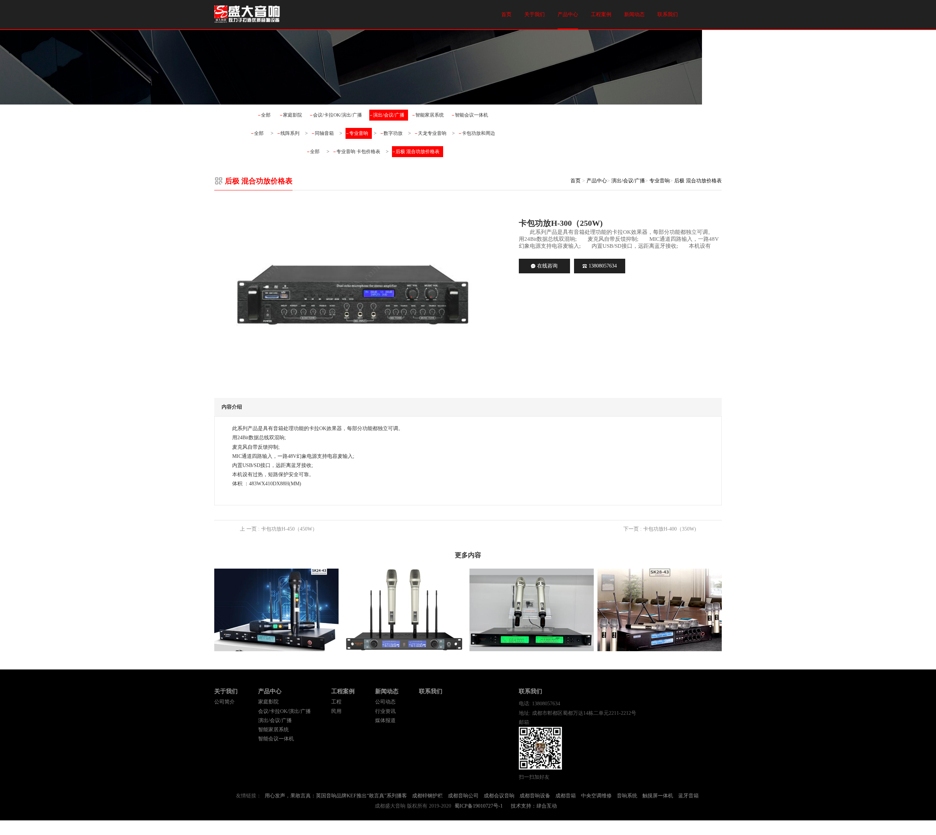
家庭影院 (292, 115)
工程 (336, 702)
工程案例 (601, 14)
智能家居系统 (429, 115)
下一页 (659, 529)
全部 (266, 115)
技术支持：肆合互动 (534, 806)
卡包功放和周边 (478, 133)
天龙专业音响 (432, 133)
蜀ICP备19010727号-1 (478, 806)
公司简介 (224, 702)
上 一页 (278, 529)
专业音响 (358, 133)
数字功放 (393, 133)
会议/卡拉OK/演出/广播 (337, 115)
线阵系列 (289, 133)
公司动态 (385, 702)
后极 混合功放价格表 (417, 151)
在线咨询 (547, 266)
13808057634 (603, 266)
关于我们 (534, 14)
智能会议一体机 (471, 115)
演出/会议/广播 (388, 115)
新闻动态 (634, 14)
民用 (336, 711)
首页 (506, 14)
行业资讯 (385, 711)
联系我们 (667, 14)
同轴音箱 (324, 133)
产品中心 (568, 14)
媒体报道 (385, 720)
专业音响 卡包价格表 (358, 151)
